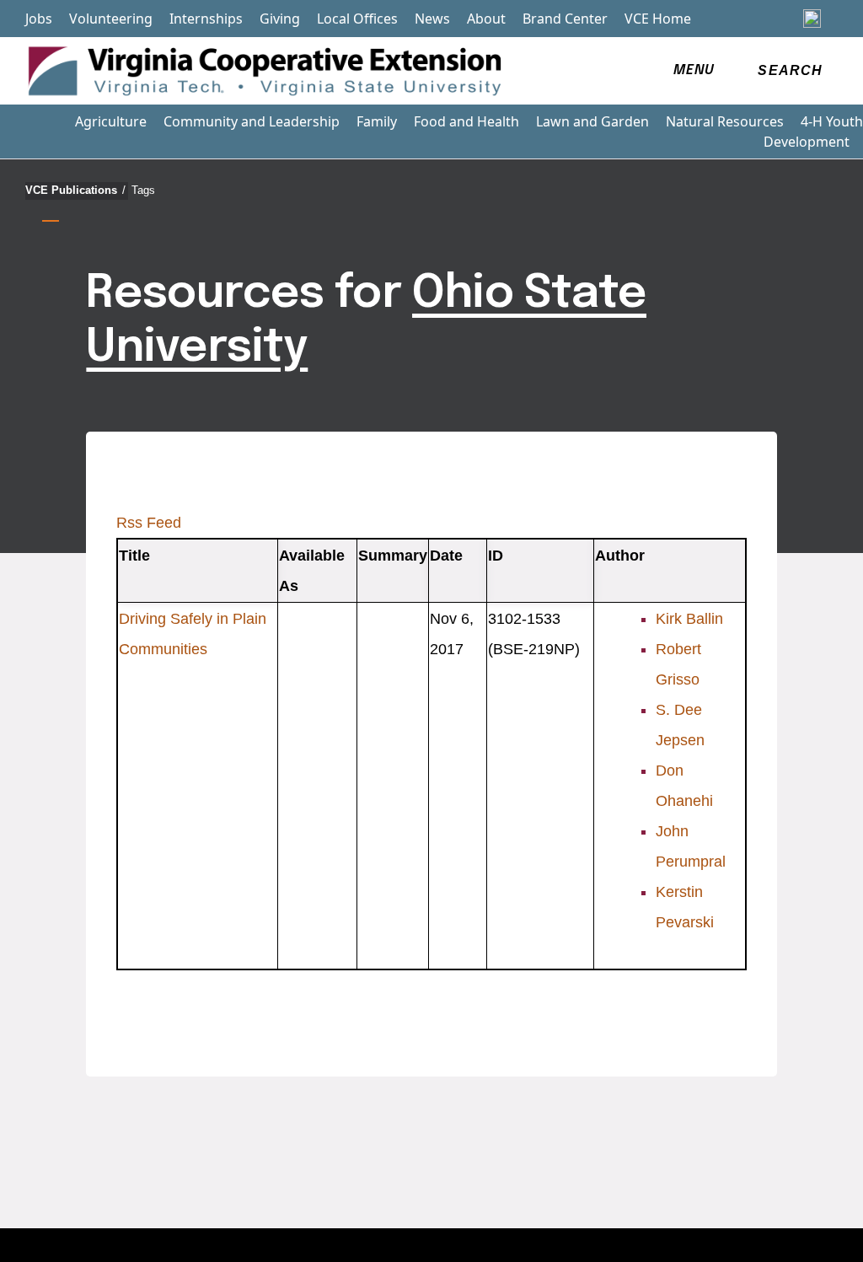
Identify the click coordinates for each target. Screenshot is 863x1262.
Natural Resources (725, 121)
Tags (143, 190)
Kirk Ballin (689, 618)
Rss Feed (148, 522)
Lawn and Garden (592, 121)
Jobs (38, 18)
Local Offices (357, 18)
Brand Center (565, 18)
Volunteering (111, 18)
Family (376, 121)
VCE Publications (75, 190)
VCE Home (657, 18)
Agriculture (111, 121)
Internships (206, 18)
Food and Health (466, 121)
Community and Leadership (251, 121)
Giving (280, 18)
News (432, 18)
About (486, 18)
